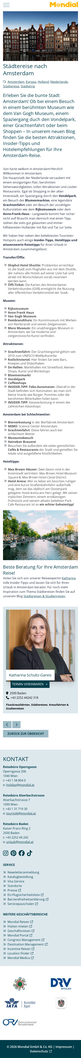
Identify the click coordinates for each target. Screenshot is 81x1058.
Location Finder (19, 953)
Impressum (64, 1047)
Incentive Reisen (19, 949)
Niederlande (59, 82)
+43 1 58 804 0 (16, 780)
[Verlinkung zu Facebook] (22, 854)
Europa (31, 82)
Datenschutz (39, 1051)
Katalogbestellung (20, 877)
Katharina (69, 578)
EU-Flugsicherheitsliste (24, 895)
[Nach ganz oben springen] (74, 1045)
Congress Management (24, 940)
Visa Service (16, 881)
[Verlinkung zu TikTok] (29, 854)
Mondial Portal (18, 935)
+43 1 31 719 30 (16, 809)
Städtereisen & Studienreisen (44, 596)
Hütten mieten (18, 926)
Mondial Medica (19, 958)
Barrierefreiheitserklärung (26, 899)
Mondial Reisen (18, 922)
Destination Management (26, 944)
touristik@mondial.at (21, 813)
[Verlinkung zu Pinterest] (13, 854)
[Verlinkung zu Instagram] (5, 854)
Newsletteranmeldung (23, 872)
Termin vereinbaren (28, 684)
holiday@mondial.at (20, 785)
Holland (43, 82)
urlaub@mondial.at (20, 842)
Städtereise (11, 86)
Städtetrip (28, 86)
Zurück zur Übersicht (26, 734)
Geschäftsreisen (19, 931)
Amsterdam (16, 82)
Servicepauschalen (21, 904)
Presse (12, 890)
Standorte (15, 886)
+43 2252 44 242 (17, 837)
